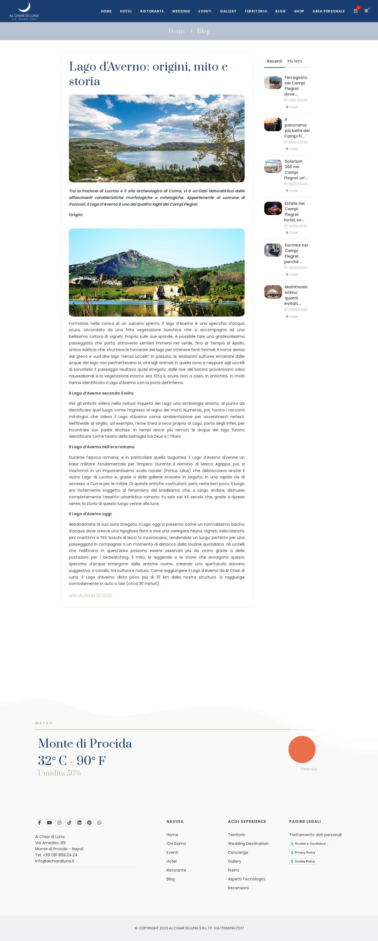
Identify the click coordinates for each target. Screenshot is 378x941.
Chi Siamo (176, 843)
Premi (233, 870)
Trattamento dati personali (315, 835)
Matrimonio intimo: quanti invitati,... (296, 295)
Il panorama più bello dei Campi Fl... (296, 128)
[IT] (366, 11)
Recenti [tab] (274, 61)
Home (106, 11)
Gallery (228, 11)
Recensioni (238, 888)
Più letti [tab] (295, 61)
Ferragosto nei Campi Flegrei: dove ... (295, 86)
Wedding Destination (248, 843)
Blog (280, 11)
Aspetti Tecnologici (246, 879)
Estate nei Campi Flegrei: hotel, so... (294, 212)
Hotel (126, 11)
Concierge (238, 852)
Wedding (181, 11)
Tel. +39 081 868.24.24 (56, 855)
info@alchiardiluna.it (54, 861)
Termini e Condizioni (310, 844)
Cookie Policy (305, 861)
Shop (299, 11)
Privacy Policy (305, 852)
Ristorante (152, 11)
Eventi (205, 11)
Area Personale (329, 11)
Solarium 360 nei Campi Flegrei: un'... (296, 170)
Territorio (256, 11)
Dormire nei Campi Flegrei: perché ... (296, 253)
